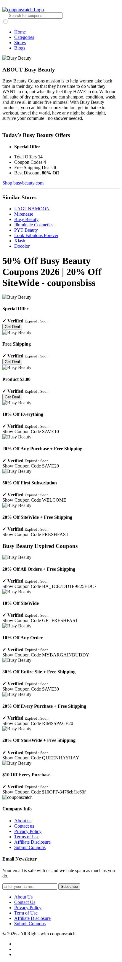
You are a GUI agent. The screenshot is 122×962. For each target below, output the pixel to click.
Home (20, 31)
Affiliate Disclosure (32, 842)
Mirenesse (23, 214)
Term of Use (26, 912)
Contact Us (24, 902)
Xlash (19, 240)
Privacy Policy (27, 831)
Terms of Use (26, 836)
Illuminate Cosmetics (33, 224)
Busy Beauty (26, 219)
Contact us (24, 826)
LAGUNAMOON (32, 208)
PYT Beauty (26, 230)
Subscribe (69, 886)
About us (22, 820)
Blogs (19, 47)
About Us (23, 896)
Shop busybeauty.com (23, 182)
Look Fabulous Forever (36, 235)
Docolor (22, 246)
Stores (20, 42)
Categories (24, 37)
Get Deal (12, 327)
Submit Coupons (30, 847)
